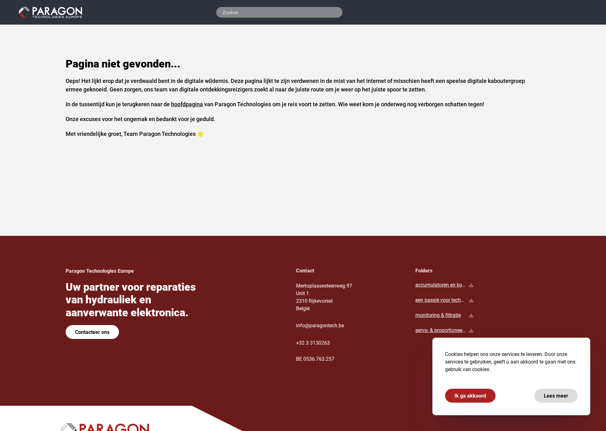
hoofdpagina (187, 104)
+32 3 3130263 (313, 342)
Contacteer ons (92, 332)
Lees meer (556, 395)
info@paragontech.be (320, 325)
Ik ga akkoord (470, 395)
